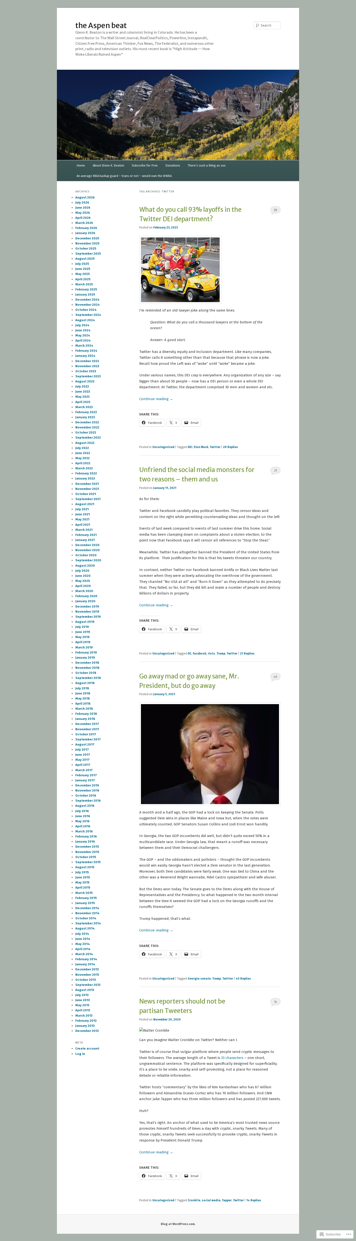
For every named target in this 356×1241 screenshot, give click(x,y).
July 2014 (82, 934)
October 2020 (86, 555)
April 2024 (83, 340)
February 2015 (86, 898)
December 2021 (87, 484)
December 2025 (87, 238)
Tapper (227, 1200)
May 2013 (82, 1005)
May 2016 (82, 821)
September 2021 (88, 499)
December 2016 (87, 785)
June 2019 (82, 632)
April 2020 (83, 586)
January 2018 (85, 719)
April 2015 (82, 887)
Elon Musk (201, 447)
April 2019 (82, 642)
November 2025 (87, 243)
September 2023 (88, 376)
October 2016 (85, 795)
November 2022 (87, 427)
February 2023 (86, 412)
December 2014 (87, 908)
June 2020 (83, 576)
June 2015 (82, 877)
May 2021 (82, 519)
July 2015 (82, 872)
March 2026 (84, 223)
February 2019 (86, 652)
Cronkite (194, 1200)
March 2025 (84, 284)
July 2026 (82, 202)
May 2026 (82, 212)
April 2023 (82, 402)
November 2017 (87, 729)
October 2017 (85, 734)
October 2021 (85, 494)
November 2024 (87, 304)
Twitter (215, 447)
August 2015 (84, 867)
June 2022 (82, 453)
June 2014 (82, 939)
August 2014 (85, 928)
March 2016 (84, 831)
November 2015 (87, 852)
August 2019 (84, 622)
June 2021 (82, 514)
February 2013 (86, 1020)
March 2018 (84, 708)
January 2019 (85, 657)
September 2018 (88, 678)
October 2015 (85, 857)
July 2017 (82, 749)
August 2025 (85, 258)
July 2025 (82, 264)
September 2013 (88, 985)
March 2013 (84, 1015)
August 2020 (85, 565)
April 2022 (82, 463)
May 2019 (82, 637)
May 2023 (82, 396)
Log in (80, 1054)
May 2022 (82, 458)
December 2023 (87, 361)
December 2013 (87, 969)
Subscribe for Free (145, 165)
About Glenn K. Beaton (108, 165)
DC (189, 653)
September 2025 (88, 253)
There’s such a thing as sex (206, 165)
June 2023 (82, 391)
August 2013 (84, 990)
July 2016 (82, 811)
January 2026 (85, 233)
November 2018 (87, 668)
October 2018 (85, 673)
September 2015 (88, 862)
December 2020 (87, 545)
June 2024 (83, 330)
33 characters (232, 1058)
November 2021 (87, 489)
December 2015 (87, 846)
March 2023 (84, 407)
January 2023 (85, 417)
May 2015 (82, 882)
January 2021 (85, 540)
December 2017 (87, 724)
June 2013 (82, 1000)
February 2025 (86, 289)
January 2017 (85, 780)
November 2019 (87, 611)
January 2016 (85, 841)
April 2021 (82, 524)
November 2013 (87, 974)
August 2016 (84, 805)
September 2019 (88, 616)
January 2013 (85, 1026)
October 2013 (85, 980)
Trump (221, 653)
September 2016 (88, 800)
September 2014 (88, 923)
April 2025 (83, 279)
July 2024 (82, 325)
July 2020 (82, 570)
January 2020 (85, 601)
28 (275, 210)
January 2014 (85, 964)
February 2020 (86, 596)
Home (81, 165)
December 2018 (87, 662)
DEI (190, 447)
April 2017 (82, 765)
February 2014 (86, 959)
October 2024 (86, 310)
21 (275, 470)
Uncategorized (163, 447)
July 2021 (82, 509)
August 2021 (84, 504)
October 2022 (85, 432)
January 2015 (85, 903)
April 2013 (82, 1010)
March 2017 (84, 770)
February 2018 (86, 714)
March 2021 (84, 530)
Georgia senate (199, 978)
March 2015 (84, 893)
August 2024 (85, 320)
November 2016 (87, 790)
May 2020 (82, 581)
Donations (172, 165)
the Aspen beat (101, 25)
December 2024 (87, 299)
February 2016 (86, 836)
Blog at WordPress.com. (178, 1224)
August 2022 (84, 443)
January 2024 (85, 356)
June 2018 (82, 693)
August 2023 (84, 381)
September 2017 (88, 739)
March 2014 (84, 954)
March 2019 (84, 647)
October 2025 (85, 248)
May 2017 (82, 759)
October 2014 (85, 918)
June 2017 (82, 754)
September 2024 (88, 315)
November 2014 (87, 913)
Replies (230, 447)
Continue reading (156, 399)
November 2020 (87, 550)
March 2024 (84, 345)
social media (211, 1200)
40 (275, 676)
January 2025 (85, 294)
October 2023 (85, 371)
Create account (87, 1048)
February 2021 (86, 535)
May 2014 (82, 944)
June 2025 (82, 269)
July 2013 (82, 995)
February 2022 (86, 473)
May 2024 (82, 335)
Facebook (199, 653)
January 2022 (85, 478)
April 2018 (83, 703)
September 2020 (88, 560)
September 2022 (88, 437)
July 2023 (82, 386)
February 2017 (86, 775)
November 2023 (87, 366)
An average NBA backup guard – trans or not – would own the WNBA (124, 176)
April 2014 (83, 949)
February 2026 (86, 228)
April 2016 (82, 826)
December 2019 (87, 606)
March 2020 (84, 591)
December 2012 (87, 1031)
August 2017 (84, 744)
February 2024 (86, 350)
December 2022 (87, 422)
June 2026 (82, 207)
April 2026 (83, 218)
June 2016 (82, 816)
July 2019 (82, 627)
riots (211, 653)
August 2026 (85, 197)
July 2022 (82, 448)
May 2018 (82, 698)
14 (275, 1002)
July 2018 (82, 688)
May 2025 (82, 274)
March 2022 (84, 468)
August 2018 (85, 683)
